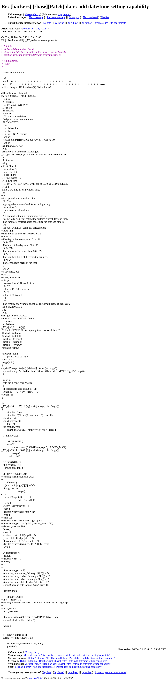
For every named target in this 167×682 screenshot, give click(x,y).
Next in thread (90, 17)
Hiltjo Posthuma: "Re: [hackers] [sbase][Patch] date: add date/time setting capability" (71, 658)
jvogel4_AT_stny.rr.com (34, 28)
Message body (32, 14)
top (60, 14)
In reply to (74, 17)
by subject (73, 22)
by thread (59, 22)
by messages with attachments (110, 22)
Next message (36, 17)
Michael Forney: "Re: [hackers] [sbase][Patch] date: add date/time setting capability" (67, 655)
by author (86, 22)
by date (47, 22)
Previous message (56, 17)
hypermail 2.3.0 (36, 678)
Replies (105, 17)
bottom (66, 14)
